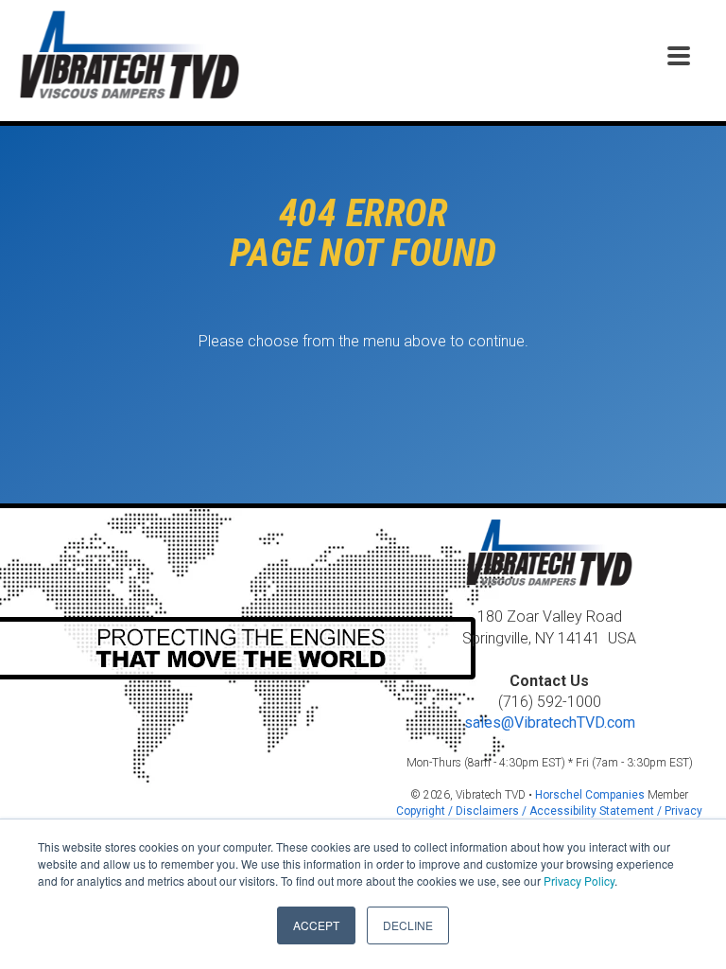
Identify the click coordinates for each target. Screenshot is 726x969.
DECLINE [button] (408, 925)
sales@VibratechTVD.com (549, 722)
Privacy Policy (579, 880)
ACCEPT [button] (316, 925)
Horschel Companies (590, 795)
